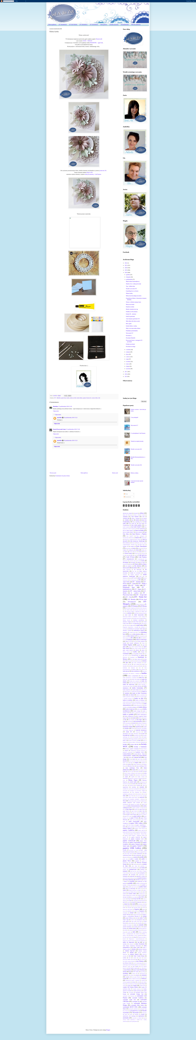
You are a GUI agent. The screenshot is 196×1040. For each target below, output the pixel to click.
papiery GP (125, 837)
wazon (143, 977)
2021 (126, 265)
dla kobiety (134, 567)
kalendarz (125, 666)
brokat (133, 548)
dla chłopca (144, 564)
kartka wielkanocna (129, 716)
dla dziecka (137, 566)
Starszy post (115, 473)
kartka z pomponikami (133, 675)
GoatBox (135, 651)
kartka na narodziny (140, 695)
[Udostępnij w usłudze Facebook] (69, 395)
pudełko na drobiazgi (140, 883)
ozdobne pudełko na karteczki (138, 807)
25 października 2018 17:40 (73, 429)
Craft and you (142, 555)
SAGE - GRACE (87, 41)
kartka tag (139, 709)
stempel (132, 912)
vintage (124, 975)
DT (139, 580)
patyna (130, 857)
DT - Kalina (135, 585)
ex (137, 632)
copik (135, 555)
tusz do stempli (140, 964)
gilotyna (137, 650)
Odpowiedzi (58, 414)
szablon (129, 923)
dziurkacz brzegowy (127, 618)
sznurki (125, 930)
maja (127, 359)
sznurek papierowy (143, 928)
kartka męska (144, 689)
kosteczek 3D (103, 170)
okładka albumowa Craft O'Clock (131, 802)
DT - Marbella (57, 397)
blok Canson (138, 539)
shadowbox (139, 902)
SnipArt (136, 909)
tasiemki (131, 944)
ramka (124, 890)
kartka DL (141, 677)
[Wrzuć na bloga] (66, 395)
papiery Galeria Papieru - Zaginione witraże (135, 835)
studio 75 (142, 918)
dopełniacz (125, 578)
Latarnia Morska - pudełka (129, 755)
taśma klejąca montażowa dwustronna (132, 945)
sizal (133, 904)
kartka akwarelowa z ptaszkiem (130, 677)
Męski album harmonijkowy (133, 281)
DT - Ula (128, 597)
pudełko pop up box (132, 886)
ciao (124, 555)
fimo (137, 637)
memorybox (137, 775)
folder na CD (128, 641)
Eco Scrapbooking (135, 623)
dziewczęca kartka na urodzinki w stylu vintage (134, 616)
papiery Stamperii (135, 844)
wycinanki (131, 992)
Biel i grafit (128, 323)
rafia (144, 888)
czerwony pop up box (134, 560)
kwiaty (125, 744)
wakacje (137, 975)
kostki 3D (129, 731)
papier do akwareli (136, 812)
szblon (134, 923)
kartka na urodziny (127, 700)
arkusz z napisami (136, 518)
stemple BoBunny (129, 918)
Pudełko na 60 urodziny (132, 311)
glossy (143, 650)
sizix (124, 905)
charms (125, 551)
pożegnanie (125, 876)
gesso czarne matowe (128, 650)
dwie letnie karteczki (142, 608)
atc (132, 520)
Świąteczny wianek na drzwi (129, 940)
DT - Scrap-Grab (141, 595)
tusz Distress (140, 961)
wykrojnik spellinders (133, 1008)
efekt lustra (126, 625)
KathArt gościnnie (130, 316)
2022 (126, 263)
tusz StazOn (135, 966)
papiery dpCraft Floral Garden (129, 832)
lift (130, 759)
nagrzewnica (125, 787)
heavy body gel (138, 659)
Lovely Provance (141, 761)
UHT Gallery (136, 971)
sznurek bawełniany (127, 926)
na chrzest (137, 785)
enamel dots (132, 632)
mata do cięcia (131, 771)
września (128, 349)
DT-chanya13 (132, 601)
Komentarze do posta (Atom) (63, 475)
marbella (59, 417)
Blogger (108, 1030)
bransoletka (128, 548)
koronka (127, 728)
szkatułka (140, 923)
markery (129, 764)
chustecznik (137, 553)
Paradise (124, 850)
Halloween (125, 657)
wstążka (135, 985)
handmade (132, 657)
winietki (143, 980)
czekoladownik (130, 559)
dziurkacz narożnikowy (138, 620)
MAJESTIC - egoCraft (96, 42)
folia (135, 641)
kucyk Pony (142, 738)
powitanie (133, 874)
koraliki (145, 726)
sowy (124, 911)
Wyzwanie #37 (129, 333)
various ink (134, 973)
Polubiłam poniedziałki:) (132, 330)
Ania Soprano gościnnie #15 (133, 318)
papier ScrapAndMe (134, 821)
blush (133, 542)
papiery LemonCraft (129, 840)
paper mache (134, 811)
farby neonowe (126, 637)
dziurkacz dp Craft (137, 618)
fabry (130, 634)
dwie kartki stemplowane (131, 608)
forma (143, 643)
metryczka (144, 775)
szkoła (135, 925)
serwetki (133, 902)
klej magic (139, 719)
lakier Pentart (144, 748)
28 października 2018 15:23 (70, 440)
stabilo (135, 911)
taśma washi (136, 947)
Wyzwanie (136, 1012)
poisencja (142, 869)
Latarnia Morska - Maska (139, 754)
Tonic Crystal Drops (139, 956)
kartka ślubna (79, 397)
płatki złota (136, 867)
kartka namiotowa (126, 702)
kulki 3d (125, 740)
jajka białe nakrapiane (136, 662)
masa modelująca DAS (142, 766)
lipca (127, 354)
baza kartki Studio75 (136, 527)
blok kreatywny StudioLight (137, 541)
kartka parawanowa (138, 705)
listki (134, 759)
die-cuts (131, 564)
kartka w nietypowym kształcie (138, 712)
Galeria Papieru (127, 645)
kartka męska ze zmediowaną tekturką (132, 691)
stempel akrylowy (141, 912)
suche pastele (126, 921)
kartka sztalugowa (133, 707)
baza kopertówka (141, 528)
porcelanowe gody (132, 872)
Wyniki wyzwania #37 (131, 288)
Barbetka (55, 406)
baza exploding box (137, 521)
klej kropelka (132, 719)
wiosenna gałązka (126, 982)
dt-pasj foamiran (139, 604)
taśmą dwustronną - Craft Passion (93, 174)
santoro (124, 898)
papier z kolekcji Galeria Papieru (134, 826)
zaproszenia (141, 1016)
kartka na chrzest (129, 695)
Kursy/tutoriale (125, 24)
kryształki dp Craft (127, 735)
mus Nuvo (144, 783)
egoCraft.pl (63, 397)
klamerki (145, 718)
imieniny (144, 661)
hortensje (129, 661)
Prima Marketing (129, 879)
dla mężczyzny (137, 569)
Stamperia (141, 911)
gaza (144, 645)
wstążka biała (142, 985)
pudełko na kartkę (127, 885)
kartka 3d (143, 675)
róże (144, 895)
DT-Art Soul (143, 599)
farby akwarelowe (141, 636)
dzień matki (128, 615)
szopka (130, 930)
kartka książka (136, 689)
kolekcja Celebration (142, 723)
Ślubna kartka (129, 293)
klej (125, 719)
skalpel (128, 905)
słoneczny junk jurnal (127, 909)
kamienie (133, 667)
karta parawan (142, 669)
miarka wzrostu (141, 776)
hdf (131, 659)
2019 (126, 270)
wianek (124, 978)
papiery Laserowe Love (137, 839)
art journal (144, 518)
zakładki (143, 1014)
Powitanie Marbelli (130, 338)
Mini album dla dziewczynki (133, 321)
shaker (145, 902)
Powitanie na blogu (130, 346)
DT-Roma (144, 606)
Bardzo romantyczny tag (132, 309)
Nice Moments (135, 792)
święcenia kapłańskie (140, 940)
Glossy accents (126, 651)
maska (133, 769)
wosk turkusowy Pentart (132, 983)
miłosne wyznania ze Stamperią (136, 778)
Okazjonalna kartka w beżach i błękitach (136, 800)
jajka (127, 662)
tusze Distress (127, 969)
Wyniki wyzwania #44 (136, 465)
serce (124, 902)
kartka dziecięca (137, 686)
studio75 (133, 919)
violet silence (131, 975)
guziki (142, 655)
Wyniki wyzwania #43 (136, 449)
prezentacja (134, 878)
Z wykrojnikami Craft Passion (138, 433)
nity (144, 794)
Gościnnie (126, 653)
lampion (126, 750)
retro (144, 892)
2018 (126, 272)
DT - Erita (132, 583)
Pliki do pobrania (135, 24)
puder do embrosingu (130, 888)
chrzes (145, 551)
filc (132, 638)
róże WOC (141, 897)
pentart (135, 857)
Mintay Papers (133, 780)
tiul (129, 956)
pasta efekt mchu (128, 853)
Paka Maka (129, 809)
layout (130, 757)
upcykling (143, 971)
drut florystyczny (133, 580)
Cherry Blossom (133, 551)
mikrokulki (125, 778)
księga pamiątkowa (135, 738)
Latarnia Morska (127, 754)
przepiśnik (132, 881)
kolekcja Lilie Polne (129, 724)
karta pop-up (126, 671)
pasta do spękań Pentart (142, 851)
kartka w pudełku (128, 714)
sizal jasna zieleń (141, 904)
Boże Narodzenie (141, 546)
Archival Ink (126, 518)
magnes (136, 762)
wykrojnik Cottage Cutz (136, 994)
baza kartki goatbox (136, 525)
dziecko (130, 613)
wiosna (133, 982)
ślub (99, 397)
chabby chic (144, 550)
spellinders (129, 911)
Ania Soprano (135, 516)
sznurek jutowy (137, 926)
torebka (124, 957)
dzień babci (136, 613)
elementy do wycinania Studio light (137, 628)
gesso (124, 646)
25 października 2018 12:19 (65, 406)
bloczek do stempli (128, 539)
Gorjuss (142, 651)
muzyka (131, 785)
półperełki (132, 876)
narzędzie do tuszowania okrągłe (137, 790)
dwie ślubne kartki (128, 609)
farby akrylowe (131, 636)
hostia (134, 661)
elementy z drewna (127, 630)
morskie (133, 783)
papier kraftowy (137, 816)
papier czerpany (126, 812)
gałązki (138, 645)
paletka (136, 809)
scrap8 (129, 900)
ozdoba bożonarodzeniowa (133, 806)
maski (124, 771)
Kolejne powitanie (130, 344)
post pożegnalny (141, 872)
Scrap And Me (136, 898)
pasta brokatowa (131, 851)
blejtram (137, 537)
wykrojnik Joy (135, 1001)
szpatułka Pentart (137, 930)
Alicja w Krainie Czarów (139, 515)
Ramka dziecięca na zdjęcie (135, 890)
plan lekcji (134, 866)
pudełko (130, 883)
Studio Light (126, 919)
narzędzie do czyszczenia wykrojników (131, 788)
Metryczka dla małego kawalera (133, 295)
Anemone (125, 516)
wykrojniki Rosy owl (135, 1010)
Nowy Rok (131, 795)
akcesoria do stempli (127, 513)
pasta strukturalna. (138, 855)
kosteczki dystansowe (141, 730)
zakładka (136, 1014)
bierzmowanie (126, 537)
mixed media (133, 782)
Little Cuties (140, 759)
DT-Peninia (134, 606)
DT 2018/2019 (63, 24)
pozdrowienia (141, 874)
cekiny (137, 550)
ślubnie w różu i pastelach (136, 935)
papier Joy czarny (128, 816)
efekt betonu (144, 623)
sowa (144, 909)
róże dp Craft (126, 897)
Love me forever (132, 761)
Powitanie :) (129, 335)
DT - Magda (138, 589)
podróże (124, 869)
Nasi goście (103, 24)
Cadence (124, 550)
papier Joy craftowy (143, 814)
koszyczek (138, 731)
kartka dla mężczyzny (128, 684)
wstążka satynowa (137, 989)
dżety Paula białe (137, 621)
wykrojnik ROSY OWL (130, 1007)
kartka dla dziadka (136, 679)
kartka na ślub (73, 397)
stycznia (128, 368)
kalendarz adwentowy (133, 666)
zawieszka (126, 1018)
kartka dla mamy (141, 682)
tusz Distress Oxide (127, 963)
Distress (136, 564)
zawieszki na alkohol (137, 1018)
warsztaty (127, 977)
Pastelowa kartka (130, 306)
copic (131, 555)
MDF (141, 771)
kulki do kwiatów (133, 740)
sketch (133, 905)
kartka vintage (137, 711)
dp (129, 578)
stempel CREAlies (127, 914)
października (129, 279)
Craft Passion (143, 557)
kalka (141, 666)
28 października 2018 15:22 (70, 417)
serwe (128, 902)
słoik (144, 907)
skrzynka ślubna (137, 907)
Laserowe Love (139, 752)
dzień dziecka (144, 613)
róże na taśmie (134, 897)
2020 (126, 267)
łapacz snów (125, 762)
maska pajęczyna (141, 769)
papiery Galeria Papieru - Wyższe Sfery (138, 833)
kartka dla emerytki (134, 681)
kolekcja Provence (141, 724)
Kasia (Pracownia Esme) (59, 429)
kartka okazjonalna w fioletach (138, 702)
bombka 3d (125, 546)
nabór (144, 785)
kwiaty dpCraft (134, 744)
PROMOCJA (138, 879)
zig (144, 1018)
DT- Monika (132, 599)
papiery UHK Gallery (132, 848)
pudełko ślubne (143, 886)
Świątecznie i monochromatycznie (137, 938)
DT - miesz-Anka (135, 591)
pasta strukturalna (138, 853)
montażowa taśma (126, 783)
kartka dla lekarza (133, 682)
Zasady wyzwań (113, 24)
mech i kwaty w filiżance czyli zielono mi (133, 773)
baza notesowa (139, 532)
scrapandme (135, 900)
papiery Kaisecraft (87, 397)
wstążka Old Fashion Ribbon (130, 987)
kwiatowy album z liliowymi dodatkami (136, 742)
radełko (139, 888)
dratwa (139, 578)
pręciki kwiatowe (142, 878)
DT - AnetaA (136, 581)
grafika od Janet (138, 653)
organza (143, 804)
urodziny (125, 973)
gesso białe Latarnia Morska (135, 646)
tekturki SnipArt (134, 954)
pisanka (139, 864)
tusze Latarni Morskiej (139, 969)
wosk (138, 982)
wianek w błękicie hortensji (134, 978)
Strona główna (52, 24)
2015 (126, 376)
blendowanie (144, 537)
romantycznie (142, 893)
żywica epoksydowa (133, 1021)
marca (127, 364)
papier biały (142, 811)
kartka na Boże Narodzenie (139, 693)
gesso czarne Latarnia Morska (138, 648)
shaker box (127, 904)
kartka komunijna (137, 688)
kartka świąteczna (130, 709)
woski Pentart (142, 983)
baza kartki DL (132, 523)
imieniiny (139, 661)
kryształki (142, 733)
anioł (143, 516)
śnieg (135, 937)
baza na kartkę (139, 530)
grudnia (128, 274)
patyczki (126, 857)
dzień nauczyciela (139, 615)
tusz (137, 959)
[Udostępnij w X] (67, 395)
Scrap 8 (129, 898)
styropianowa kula (141, 919)
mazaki (137, 771)
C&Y (144, 548)
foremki (124, 643)
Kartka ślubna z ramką (131, 326)
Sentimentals (142, 900)
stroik (136, 918)
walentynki (144, 975)
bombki (132, 546)
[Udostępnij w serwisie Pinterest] (70, 395)
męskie (126, 776)
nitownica (139, 794)
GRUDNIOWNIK (134, 655)
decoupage (125, 562)
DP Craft (134, 578)
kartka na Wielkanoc (140, 700)
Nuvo (124, 800)
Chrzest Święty (128, 553)
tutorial (124, 971)
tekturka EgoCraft (130, 950)
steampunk (125, 912)
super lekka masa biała (136, 921)
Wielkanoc (144, 978)
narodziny (134, 787)
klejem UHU (90, 172)
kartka (68, 397)
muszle (126, 785)
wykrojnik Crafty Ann (129, 999)
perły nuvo (125, 859)
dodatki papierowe (135, 574)
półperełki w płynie (140, 876)
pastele (145, 855)
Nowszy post (53, 473)
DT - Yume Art (140, 597)
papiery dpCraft (141, 830)
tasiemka (125, 944)
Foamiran (129, 639)
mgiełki (133, 776)
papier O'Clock (134, 818)
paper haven (142, 809)
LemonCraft (137, 757)
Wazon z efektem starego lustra (133, 302)
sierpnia (128, 352)
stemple (145, 916)
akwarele (136, 513)
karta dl (135, 669)
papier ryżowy (133, 819)
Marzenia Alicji (131, 766)
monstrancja (142, 782)
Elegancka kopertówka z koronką (130, 627)
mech (145, 771)
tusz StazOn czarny (132, 968)
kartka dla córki (126, 679)
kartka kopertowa (127, 689)
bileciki (132, 537)
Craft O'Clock (130, 557)
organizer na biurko (135, 804)
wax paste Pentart (136, 977)
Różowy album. (135, 473)
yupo (131, 1014)
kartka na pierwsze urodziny (129, 696)
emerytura (125, 632)
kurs (139, 740)
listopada (128, 277)
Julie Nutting (137, 664)
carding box (131, 550)
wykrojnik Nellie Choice (137, 1005)
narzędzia (142, 787)
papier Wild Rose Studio (128, 825)
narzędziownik (126, 792)
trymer (140, 957)
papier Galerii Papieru (132, 814)
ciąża (127, 555)
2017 (126, 371)
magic (131, 762)
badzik (137, 520)
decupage (133, 562)
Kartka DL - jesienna (131, 314)
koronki (133, 728)
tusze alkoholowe (143, 968)
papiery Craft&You (128, 830)
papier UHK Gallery (136, 823)
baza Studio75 (130, 536)
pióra (130, 864)
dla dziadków (129, 566)
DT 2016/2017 (83, 24)
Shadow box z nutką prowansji (133, 283)
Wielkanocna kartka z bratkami (132, 980)
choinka (140, 551)
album (142, 513)
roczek (124, 893)
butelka (139, 548)
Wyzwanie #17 (134, 425)
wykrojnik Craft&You (138, 997)
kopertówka (138, 726)
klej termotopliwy (138, 721)
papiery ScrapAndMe (135, 842)
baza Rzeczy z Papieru (139, 534)
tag (138, 942)
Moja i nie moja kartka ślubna (133, 328)
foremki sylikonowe (134, 643)
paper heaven (126, 811)
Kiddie (139, 718)
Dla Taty (134, 571)
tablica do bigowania (128, 942)
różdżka (139, 895)
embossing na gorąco (139, 630)
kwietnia (128, 361)
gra (132, 653)
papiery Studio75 (137, 846)
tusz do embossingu (137, 963)
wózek (124, 985)
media (145, 773)
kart (139, 667)
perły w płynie (134, 859)
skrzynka (129, 907)
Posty (126, 494)
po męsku (142, 867)
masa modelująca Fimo (132, 768)
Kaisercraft (99, 39)
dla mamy (142, 567)
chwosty (143, 553)
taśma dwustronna (140, 944)
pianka (132, 862)
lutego (127, 366)
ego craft (133, 625)
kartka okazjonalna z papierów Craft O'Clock (132, 703)
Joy (130, 664)
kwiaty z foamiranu (140, 746)
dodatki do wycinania (135, 573)
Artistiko (127, 520)
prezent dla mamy (126, 878)
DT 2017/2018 (73, 24)
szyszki (128, 932)
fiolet (142, 637)
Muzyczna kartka (130, 304)
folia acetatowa (141, 641)
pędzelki (137, 861)
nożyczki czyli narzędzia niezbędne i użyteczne (134, 799)
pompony (125, 871)
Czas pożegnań (134, 417)
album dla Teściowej (127, 515)
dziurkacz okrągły (127, 621)
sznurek (141, 925)
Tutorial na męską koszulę (137, 441)
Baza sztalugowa (140, 536)
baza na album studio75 (128, 530)
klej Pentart (130, 721)
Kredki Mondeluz (134, 733)
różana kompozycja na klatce (129, 895)
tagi (143, 942)
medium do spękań (129, 775)
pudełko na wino (136, 885)
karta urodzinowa (135, 671)
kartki (129, 718)
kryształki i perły (137, 735)
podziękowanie (133, 869)
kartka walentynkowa (142, 714)
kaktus (143, 664)
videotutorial (142, 973)
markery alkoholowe (137, 764)
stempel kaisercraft (137, 914)
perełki (142, 857)
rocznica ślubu (94, 397)
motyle (138, 783)
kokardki (134, 723)
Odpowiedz (56, 411)
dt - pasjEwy (135, 593)
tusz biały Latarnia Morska (128, 961)
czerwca (128, 356)
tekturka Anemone (143, 949)
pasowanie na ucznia (133, 850)
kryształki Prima (137, 737)
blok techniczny (126, 542)
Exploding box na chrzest (132, 291)
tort (129, 957)
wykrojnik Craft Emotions (128, 996)
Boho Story (142, 544)
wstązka (129, 985)
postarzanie (125, 874)
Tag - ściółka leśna (130, 286)
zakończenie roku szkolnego (129, 1016)
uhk (130, 971)
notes (124, 795)
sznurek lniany (132, 928)
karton (134, 718)
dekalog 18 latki (141, 562)
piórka (134, 864)
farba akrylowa (136, 634)
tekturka (134, 949)
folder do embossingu (141, 639)
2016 (126, 374)
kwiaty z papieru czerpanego (132, 748)
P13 (123, 809)
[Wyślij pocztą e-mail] (65, 395)
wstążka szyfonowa (137, 990)
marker (124, 764)
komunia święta (127, 726)
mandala (143, 762)
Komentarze (128, 497)
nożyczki (142, 797)
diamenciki (125, 564)
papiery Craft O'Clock (140, 828)
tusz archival (142, 959)
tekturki (132, 952)
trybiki (134, 957)
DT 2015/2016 (94, 24)
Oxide (124, 806)
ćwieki (142, 560)
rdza (140, 892)
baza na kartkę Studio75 (128, 532)
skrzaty (138, 905)
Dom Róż (141, 576)
